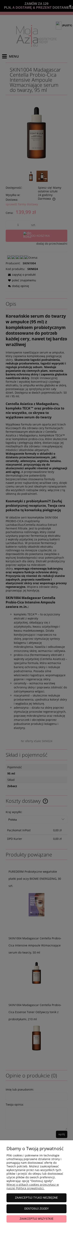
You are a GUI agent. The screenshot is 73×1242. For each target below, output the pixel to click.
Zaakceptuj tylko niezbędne (36, 1197)
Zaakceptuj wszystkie (37, 1218)
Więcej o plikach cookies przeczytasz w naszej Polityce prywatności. (32, 1186)
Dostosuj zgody (36, 1208)
